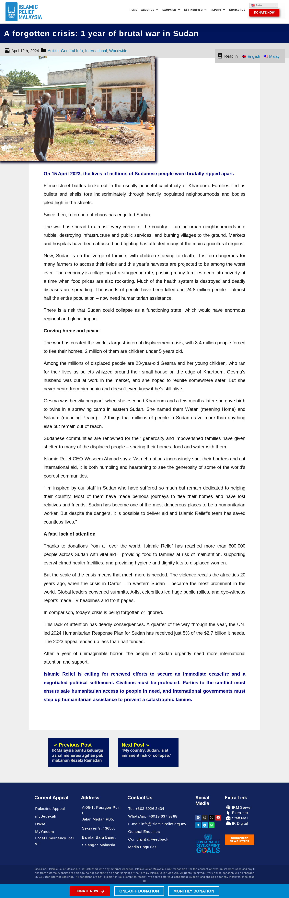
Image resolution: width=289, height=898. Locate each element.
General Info (72, 51)
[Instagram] (205, 818)
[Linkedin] (198, 825)
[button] (264, 13)
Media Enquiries (142, 847)
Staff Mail (239, 818)
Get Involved (193, 10)
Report (216, 10)
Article (53, 51)
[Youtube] (218, 818)
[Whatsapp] (211, 825)
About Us (147, 10)
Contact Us (237, 10)
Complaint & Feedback (148, 839)
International (96, 51)
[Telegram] (205, 825)
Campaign (169, 10)
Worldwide (118, 51)
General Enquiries (144, 832)
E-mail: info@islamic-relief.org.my (157, 824)
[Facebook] (198, 818)
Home (133, 10)
